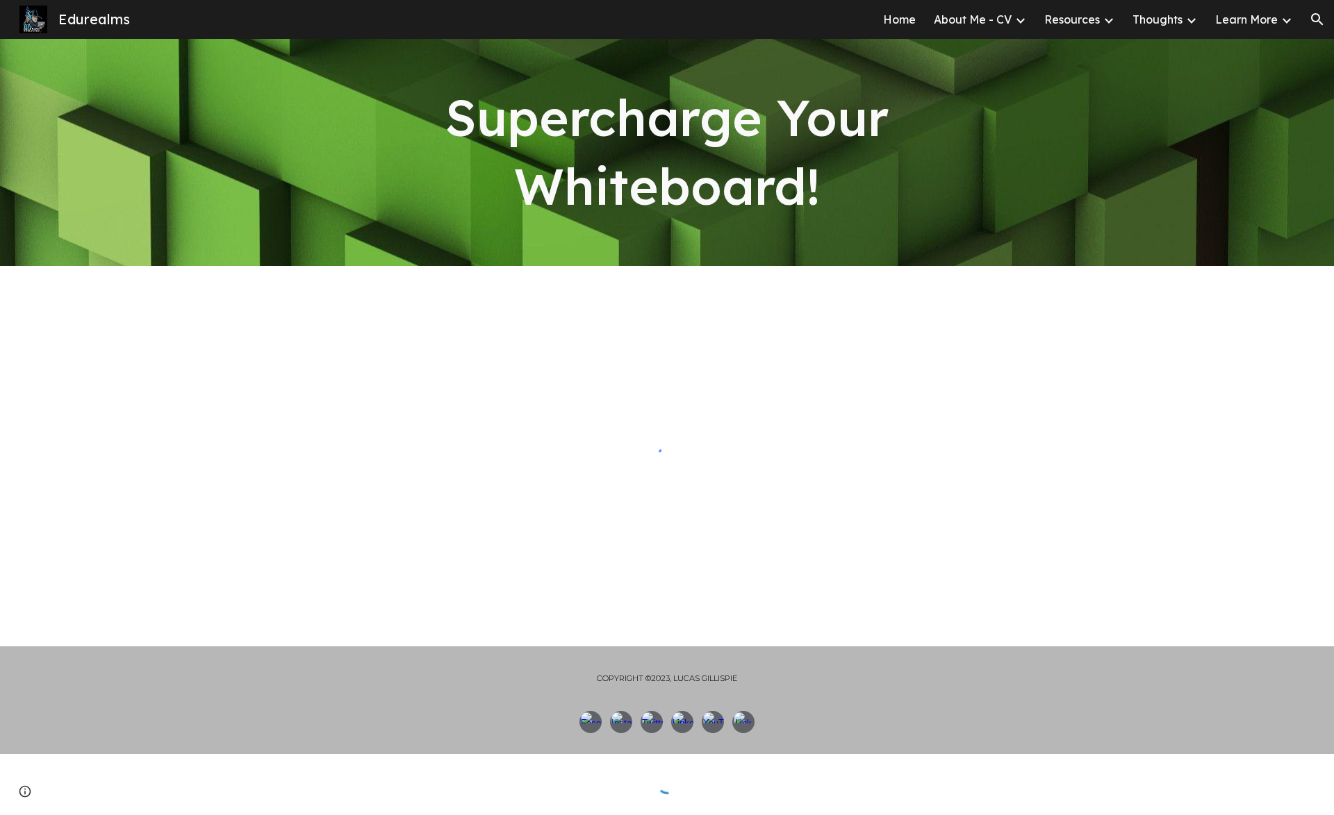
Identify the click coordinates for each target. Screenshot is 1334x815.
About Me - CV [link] (973, 19)
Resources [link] (1072, 19)
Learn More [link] (1246, 19)
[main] (667, 152)
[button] (1317, 19)
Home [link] (899, 19)
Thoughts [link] (1158, 19)
